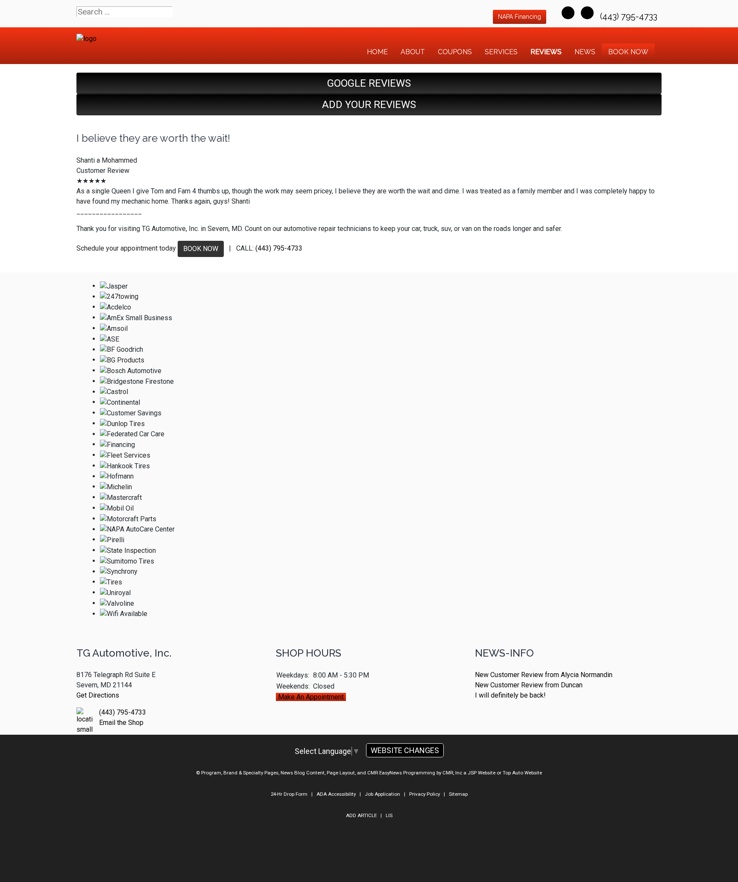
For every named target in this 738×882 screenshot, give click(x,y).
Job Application (382, 794)
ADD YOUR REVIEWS (369, 105)
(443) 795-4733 (629, 16)
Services (501, 52)
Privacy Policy (424, 794)
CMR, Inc (452, 773)
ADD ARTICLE (361, 815)
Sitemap (458, 794)
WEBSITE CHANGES (405, 750)
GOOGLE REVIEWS (369, 83)
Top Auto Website (522, 773)
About (413, 52)
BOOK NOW (200, 249)
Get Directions (97, 695)
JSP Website (481, 773)
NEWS (584, 52)
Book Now (628, 52)
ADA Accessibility (336, 794)
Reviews (546, 52)
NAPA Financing (519, 16)
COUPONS (455, 52)
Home (377, 52)
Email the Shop (121, 722)
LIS (389, 815)
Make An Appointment (311, 697)
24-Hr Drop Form (289, 794)
